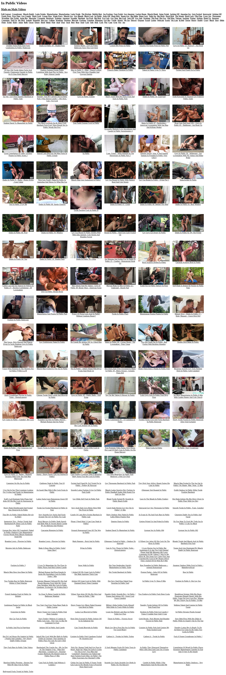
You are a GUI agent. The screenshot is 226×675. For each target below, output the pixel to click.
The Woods (179, 16)
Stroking (146, 18)
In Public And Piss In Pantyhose (18, 628)
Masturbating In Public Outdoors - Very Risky (188, 664)
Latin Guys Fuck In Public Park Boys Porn (154, 396)
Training (58, 18)
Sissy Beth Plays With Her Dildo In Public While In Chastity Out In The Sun (188, 620)
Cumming (6, 20)
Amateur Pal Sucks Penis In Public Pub (154, 46)
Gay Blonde (78, 16)
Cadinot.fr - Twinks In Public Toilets (120, 636)
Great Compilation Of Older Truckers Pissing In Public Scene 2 (18, 155)
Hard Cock (189, 16)
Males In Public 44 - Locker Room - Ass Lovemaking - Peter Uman (120, 343)
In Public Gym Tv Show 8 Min (154, 581)
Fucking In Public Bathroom (18, 320)
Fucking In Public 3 (18, 565)
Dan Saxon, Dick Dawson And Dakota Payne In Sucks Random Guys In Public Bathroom (18, 344)
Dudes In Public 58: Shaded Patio (52, 259)
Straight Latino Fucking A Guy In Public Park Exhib (86, 491)
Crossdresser (17, 14)
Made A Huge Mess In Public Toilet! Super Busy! (52, 549)
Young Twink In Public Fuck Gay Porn (52, 448)
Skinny (120, 20)
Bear (77, 23)
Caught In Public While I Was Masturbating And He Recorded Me (154, 664)
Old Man (170, 18)
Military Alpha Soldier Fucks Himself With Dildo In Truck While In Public (120, 606)
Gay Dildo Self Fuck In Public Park (86, 499)
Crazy (206, 20)
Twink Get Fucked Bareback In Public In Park (52, 509)
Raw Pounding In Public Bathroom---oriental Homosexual (154, 566)
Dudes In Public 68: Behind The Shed (154, 204)
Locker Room (141, 14)
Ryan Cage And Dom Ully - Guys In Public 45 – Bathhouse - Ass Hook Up (188, 124)
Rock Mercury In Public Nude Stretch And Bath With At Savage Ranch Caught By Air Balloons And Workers (52, 524)
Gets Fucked (197, 14)
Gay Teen (114, 18)
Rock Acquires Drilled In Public (154, 262)
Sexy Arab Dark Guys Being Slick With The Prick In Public (86, 509)
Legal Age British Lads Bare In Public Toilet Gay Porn (120, 613)
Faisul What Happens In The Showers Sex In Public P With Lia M (18, 370)
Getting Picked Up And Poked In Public (154, 521)
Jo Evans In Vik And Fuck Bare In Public (154, 515)
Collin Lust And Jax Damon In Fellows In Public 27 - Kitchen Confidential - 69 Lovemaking (18, 288)
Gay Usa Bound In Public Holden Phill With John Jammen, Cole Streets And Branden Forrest (86, 235)
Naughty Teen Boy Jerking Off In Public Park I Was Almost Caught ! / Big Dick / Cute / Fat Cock (52, 99)
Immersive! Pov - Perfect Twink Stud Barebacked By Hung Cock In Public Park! (18, 524)
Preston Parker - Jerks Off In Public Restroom (154, 573)
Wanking (59, 20)
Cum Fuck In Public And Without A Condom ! (52, 664)
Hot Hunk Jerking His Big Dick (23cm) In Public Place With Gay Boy (188, 500)
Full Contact (6, 14)
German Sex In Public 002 (188, 530)
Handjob (36, 20)
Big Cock (122, 18)
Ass (123, 23)
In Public (98, 16)
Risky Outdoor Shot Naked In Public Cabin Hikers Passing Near (120, 516)
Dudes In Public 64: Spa (18, 259)
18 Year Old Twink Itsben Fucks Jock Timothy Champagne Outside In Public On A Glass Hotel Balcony (18, 72)
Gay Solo (138, 18)
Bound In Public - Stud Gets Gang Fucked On (120, 234)
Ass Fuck (89, 18)
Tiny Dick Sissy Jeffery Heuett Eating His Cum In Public (154, 484)
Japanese (66, 18)
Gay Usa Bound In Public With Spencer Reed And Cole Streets (120, 181)
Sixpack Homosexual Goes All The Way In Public (86, 531)
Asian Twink (164, 14)
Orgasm (141, 20)
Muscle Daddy (28, 14)
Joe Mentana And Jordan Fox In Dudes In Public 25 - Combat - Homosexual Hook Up (120, 261)
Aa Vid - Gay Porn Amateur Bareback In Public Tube (18, 98)
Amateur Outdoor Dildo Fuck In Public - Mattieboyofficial (188, 566)
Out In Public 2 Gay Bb (18, 204)
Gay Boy (107, 20)
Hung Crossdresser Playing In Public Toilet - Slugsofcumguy (18, 396)
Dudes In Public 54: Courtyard (154, 97)
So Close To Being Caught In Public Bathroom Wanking (52, 595)
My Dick (21, 20)
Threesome (216, 16)
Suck (68, 23)
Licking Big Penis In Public (120, 46)
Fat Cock (105, 18)
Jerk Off (130, 18)
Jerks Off (106, 16)
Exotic (167, 20)
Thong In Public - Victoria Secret (120, 619)
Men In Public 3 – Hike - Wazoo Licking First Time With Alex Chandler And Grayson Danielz (86, 72)
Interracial (207, 14)
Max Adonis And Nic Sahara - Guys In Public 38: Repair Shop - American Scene (86, 287)
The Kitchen (86, 14)
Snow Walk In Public (86, 565)
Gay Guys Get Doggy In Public (154, 233)
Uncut (31, 23)
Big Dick (97, 18)
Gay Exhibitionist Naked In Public (52, 342)
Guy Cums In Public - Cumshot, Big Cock (18, 420)
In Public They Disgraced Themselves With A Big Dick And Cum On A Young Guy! (154, 650)
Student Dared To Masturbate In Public (18, 123)
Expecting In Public (18, 612)
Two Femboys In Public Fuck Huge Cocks (154, 594)
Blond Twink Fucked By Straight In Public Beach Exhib (120, 500)
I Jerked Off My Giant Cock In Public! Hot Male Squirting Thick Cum (86, 573)
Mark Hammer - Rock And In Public (86, 541)
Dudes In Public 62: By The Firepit (188, 233)
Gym (115, 23)
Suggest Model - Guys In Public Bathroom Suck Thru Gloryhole (86, 47)
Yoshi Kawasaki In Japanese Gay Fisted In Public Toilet (188, 98)
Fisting (193, 18)
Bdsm (48, 23)
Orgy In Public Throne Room (52, 292)
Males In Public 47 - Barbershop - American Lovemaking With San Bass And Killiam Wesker (154, 125)
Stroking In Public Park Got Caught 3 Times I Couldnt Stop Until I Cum (154, 613)
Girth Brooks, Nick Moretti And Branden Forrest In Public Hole (154, 620)
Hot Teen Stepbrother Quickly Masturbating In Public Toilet (120, 566)
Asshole (29, 20)
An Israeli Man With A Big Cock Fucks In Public (52, 491)
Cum (110, 23)
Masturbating (64, 14)
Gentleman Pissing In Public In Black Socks (18, 606)
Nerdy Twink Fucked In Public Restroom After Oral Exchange (188, 421)
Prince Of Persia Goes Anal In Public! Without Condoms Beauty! (86, 315)
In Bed (181, 20)
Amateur (215, 18)
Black (212, 20)
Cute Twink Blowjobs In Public (86, 628)
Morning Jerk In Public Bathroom (18, 548)
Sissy (217, 20)
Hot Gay (162, 18)
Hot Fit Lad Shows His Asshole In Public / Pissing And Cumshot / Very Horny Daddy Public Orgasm (18, 639)
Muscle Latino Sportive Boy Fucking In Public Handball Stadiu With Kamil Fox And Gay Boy (120, 492)
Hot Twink (14, 18)
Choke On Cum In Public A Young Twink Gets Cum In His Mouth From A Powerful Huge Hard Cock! (86, 665)
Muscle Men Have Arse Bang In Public (18, 572)
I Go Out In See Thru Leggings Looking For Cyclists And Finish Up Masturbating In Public (18, 492)
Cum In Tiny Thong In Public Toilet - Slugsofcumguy (120, 549)
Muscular (32, 18)
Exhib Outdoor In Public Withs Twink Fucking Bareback (188, 491)
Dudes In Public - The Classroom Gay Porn (18, 449)
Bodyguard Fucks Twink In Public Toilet (18, 672)
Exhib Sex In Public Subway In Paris (154, 286)
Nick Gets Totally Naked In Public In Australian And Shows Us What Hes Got (52, 181)
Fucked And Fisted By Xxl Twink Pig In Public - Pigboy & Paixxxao (86, 484)
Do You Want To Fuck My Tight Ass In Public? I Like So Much (188, 523)
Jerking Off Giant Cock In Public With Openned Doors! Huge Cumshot (86, 582)
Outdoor (67, 20)
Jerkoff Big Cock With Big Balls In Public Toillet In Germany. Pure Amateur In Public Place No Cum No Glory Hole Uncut (52, 640)
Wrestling (5, 18)
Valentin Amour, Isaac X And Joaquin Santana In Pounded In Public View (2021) (154, 156)
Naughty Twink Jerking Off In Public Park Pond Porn (154, 606)
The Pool (154, 18)
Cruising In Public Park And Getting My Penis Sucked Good (154, 629)
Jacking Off (174, 14)
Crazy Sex (207, 16)
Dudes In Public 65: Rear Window (188, 204)
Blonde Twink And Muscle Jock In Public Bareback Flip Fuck (188, 542)
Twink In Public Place (120, 314)
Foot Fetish (118, 14)
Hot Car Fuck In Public (18, 619)
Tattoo (187, 20)
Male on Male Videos (13, 9)
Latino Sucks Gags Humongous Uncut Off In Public (52, 500)
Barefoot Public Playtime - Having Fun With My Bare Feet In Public (18, 664)
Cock (101, 23)
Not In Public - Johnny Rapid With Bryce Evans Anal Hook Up (86, 370)
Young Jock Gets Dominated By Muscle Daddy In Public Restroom (188, 549)
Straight (74, 18)
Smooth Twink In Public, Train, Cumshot (188, 508)
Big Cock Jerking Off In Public (86, 426)
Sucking (186, 18)
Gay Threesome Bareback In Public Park (120, 483)
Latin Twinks (40, 14)
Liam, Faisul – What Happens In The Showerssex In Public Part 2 (120, 155)
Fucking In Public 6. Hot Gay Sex (188, 581)
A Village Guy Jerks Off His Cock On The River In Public (154, 542)
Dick (96, 23)
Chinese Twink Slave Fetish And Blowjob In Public (52, 396)
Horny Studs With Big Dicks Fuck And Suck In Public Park (120, 98)
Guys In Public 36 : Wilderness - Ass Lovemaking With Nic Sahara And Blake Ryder (188, 156)
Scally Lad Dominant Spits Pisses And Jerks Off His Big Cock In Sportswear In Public (18, 501)
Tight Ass (152, 16)
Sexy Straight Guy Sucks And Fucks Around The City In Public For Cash (52, 516)
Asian (20, 23)
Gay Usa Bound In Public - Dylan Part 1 (154, 180)
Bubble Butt (97, 14)
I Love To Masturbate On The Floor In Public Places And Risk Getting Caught (52, 566)
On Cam (174, 20)
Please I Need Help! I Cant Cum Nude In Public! (86, 523)
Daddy (200, 20)
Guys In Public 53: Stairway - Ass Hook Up (188, 47)
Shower (134, 20)
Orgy (63, 23)
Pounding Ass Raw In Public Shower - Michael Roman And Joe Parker (52, 421)
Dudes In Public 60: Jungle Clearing (52, 204)
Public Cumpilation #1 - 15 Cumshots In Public (120, 421)
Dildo (222, 20)
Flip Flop (198, 16)
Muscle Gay (68, 16)
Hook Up (207, 18)
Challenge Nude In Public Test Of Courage (52, 484)
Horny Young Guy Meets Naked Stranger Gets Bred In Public (86, 606)
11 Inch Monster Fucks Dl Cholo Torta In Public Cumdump (120, 649)
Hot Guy (44, 20)
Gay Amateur (129, 14)
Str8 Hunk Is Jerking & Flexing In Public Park (188, 287)
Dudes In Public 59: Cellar (86, 259)
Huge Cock (143, 16)
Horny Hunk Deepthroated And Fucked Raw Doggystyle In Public (18, 509)
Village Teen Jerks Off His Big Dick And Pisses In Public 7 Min (86, 595)
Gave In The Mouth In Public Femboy (154, 499)
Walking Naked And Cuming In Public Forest (188, 606)
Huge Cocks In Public (154, 448)
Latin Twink (75, 14)
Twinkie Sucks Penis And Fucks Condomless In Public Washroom (18, 47)
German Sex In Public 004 (154, 530)
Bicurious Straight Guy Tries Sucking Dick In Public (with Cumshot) (188, 370)
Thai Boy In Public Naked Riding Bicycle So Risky (18, 516)
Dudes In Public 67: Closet (120, 204)
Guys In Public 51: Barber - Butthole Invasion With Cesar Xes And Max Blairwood (18, 476)
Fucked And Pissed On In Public (188, 70)
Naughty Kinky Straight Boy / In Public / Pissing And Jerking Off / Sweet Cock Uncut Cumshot (120, 596)
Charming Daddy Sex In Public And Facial (188, 516)
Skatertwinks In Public (188, 180)
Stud (82, 23)
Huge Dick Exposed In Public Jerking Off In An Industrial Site (86, 620)
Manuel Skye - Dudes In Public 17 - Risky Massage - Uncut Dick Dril (188, 315)
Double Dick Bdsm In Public (188, 342)
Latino (153, 20)
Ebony (37, 23)
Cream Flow (47, 16)
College (52, 20)
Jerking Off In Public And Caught (52, 628)
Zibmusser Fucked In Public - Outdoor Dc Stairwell (120, 542)
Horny (193, 20)
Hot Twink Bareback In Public (120, 572)
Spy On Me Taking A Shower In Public (120, 395)
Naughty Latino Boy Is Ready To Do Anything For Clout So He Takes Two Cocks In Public (188, 630)
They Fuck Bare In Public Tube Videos (18, 647)
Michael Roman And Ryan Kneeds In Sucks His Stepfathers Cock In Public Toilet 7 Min (52, 574)
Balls (26, 23)
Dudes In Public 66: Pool (18, 233)
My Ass (127, 20)
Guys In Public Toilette (86, 97)
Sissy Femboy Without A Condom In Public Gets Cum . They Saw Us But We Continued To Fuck (52, 621)
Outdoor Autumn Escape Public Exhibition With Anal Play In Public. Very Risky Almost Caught (52, 72)
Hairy (15, 23)
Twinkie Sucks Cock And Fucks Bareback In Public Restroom (154, 421)
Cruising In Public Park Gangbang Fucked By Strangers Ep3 (86, 638)
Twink (9, 23)
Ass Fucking (108, 14)
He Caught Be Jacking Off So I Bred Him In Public (86, 343)
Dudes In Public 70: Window (52, 233)
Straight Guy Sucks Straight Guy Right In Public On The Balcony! (120, 664)
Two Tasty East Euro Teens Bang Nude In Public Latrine (52, 606)
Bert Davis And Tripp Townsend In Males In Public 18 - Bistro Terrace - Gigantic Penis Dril (120, 371)
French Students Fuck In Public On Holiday (18, 595)
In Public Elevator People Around (188, 612)
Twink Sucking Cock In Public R (86, 210)
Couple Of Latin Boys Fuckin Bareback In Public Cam (86, 516)
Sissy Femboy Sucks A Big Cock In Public (86, 449)
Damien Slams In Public (120, 521)
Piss (105, 23)
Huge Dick (115, 16)
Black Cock (88, 16)
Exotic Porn (6, 16)
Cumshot (90, 20)
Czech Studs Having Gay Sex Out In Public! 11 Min (120, 509)
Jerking (200, 18)
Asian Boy (24, 18)
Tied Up (14, 20)
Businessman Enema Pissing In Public (154, 314)
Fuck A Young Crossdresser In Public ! (188, 636)
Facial (147, 20)
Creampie (41, 18)
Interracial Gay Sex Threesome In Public (154, 508)
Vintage (179, 18)
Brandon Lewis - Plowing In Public (18, 541)
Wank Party (58, 16)
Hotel (43, 23)
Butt (73, 23)
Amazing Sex (185, 14)
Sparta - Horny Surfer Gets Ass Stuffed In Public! (52, 475)
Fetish (114, 20)
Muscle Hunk (152, 14)
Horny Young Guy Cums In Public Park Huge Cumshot (52, 613)
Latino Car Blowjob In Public (86, 612)
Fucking (82, 20)
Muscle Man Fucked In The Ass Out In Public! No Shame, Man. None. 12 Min (188, 484)
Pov (119, 23)
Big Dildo (134, 16)
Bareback (50, 18)
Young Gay (125, 16)
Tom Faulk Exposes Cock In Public (86, 123)
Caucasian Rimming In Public (52, 530)
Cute (87, 23)
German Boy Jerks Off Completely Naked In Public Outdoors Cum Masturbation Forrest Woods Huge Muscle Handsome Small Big (18, 533)
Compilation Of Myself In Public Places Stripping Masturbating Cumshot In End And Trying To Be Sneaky (188, 650)
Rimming (99, 20)
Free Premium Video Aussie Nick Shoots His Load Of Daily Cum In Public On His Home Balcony (120, 450)
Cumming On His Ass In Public (18, 483)
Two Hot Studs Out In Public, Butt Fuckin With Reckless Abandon (154, 343)
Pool (53, 23)
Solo (92, 23)
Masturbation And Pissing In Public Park (52, 314)
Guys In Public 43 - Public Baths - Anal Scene (86, 396)
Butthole (81, 18)
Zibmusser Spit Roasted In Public (154, 490)
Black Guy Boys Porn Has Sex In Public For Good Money (120, 629)
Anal (58, 23)
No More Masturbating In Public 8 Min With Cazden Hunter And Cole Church (188, 396)
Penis (4, 23)
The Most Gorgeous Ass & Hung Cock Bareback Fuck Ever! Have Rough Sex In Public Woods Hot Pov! (52, 125)
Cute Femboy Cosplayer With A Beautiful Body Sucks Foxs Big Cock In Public (86, 475)
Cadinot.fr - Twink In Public (154, 636)
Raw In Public (188, 572)
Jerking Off (217, 14)
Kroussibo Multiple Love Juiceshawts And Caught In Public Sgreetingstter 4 (120, 130)
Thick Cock (36, 16)
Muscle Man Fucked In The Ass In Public (52, 369)
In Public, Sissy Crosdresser (188, 448)
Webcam (160, 20)
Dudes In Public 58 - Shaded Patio (52, 46)
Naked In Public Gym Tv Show (154, 70)
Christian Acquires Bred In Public (188, 262)
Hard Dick (170, 16)
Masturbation (52, 14)
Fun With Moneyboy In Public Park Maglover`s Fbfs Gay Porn (120, 475)
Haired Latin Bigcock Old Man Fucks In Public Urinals (52, 155)
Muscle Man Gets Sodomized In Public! (86, 180)
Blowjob (75, 20)
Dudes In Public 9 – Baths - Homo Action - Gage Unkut (18, 181)
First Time (16, 16)
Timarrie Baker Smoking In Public (120, 70)
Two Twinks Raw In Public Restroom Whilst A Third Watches (18, 582)
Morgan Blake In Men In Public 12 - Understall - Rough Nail (120, 287)
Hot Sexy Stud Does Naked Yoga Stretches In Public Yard (120, 582)
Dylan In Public (86, 548)
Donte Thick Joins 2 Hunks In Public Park (154, 369)
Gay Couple (26, 16)
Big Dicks (161, 16)
